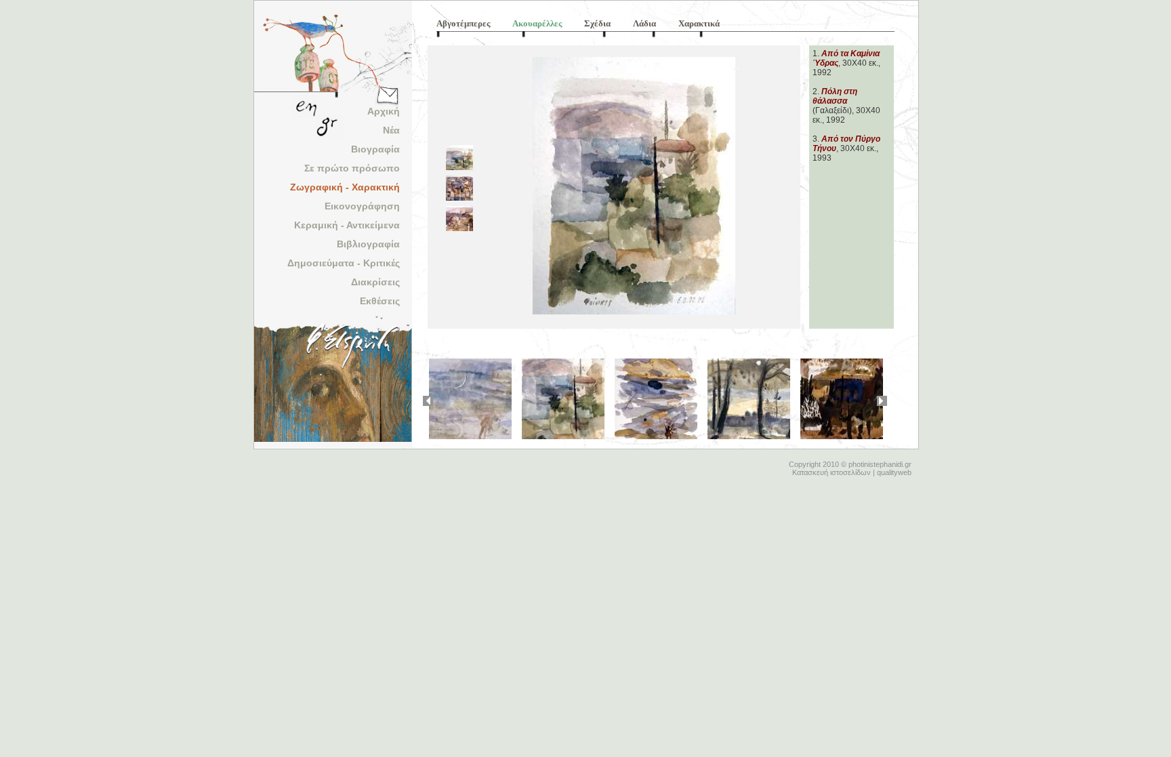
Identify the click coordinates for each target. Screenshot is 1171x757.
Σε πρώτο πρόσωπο (352, 168)
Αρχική (383, 111)
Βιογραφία (375, 149)
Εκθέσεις (380, 300)
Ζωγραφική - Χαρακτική (345, 187)
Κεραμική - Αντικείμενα (347, 225)
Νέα (391, 130)
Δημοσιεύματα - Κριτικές (343, 263)
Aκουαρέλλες (537, 23)
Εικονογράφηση (362, 206)
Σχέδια (597, 23)
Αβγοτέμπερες (463, 23)
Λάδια (644, 23)
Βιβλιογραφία (368, 244)
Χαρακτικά (699, 23)
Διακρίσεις (375, 282)
